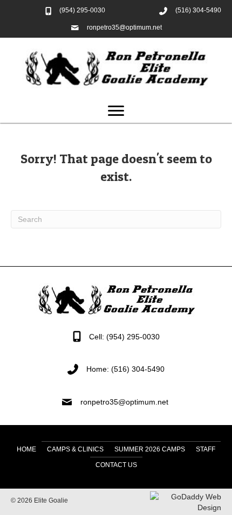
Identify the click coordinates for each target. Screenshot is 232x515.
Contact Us (116, 465)
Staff (205, 449)
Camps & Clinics (75, 449)
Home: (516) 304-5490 (125, 369)
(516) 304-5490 (198, 10)
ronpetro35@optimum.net (124, 27)
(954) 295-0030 (82, 10)
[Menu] (116, 111)
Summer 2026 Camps (149, 449)
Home (26, 449)
